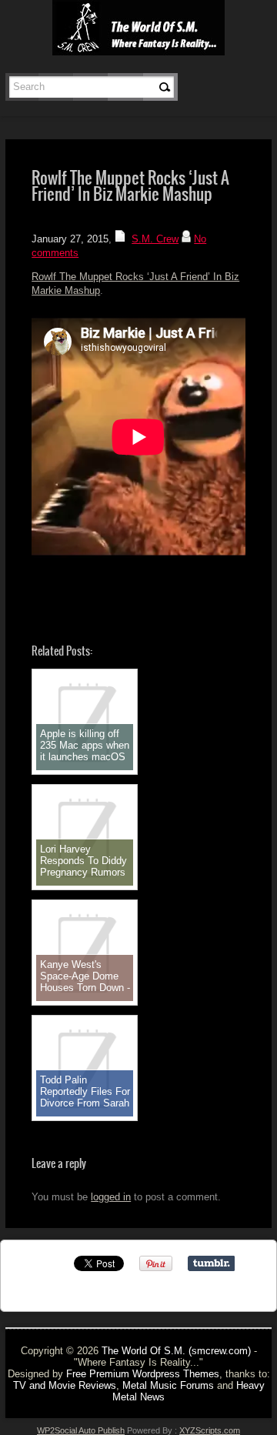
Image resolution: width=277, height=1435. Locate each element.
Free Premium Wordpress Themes (142, 1374)
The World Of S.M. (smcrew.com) (176, 1351)
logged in (111, 1197)
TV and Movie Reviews (64, 1385)
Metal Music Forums (168, 1385)
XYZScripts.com (209, 1430)
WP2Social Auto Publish (81, 1430)
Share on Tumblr (211, 1263)
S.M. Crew (155, 239)
